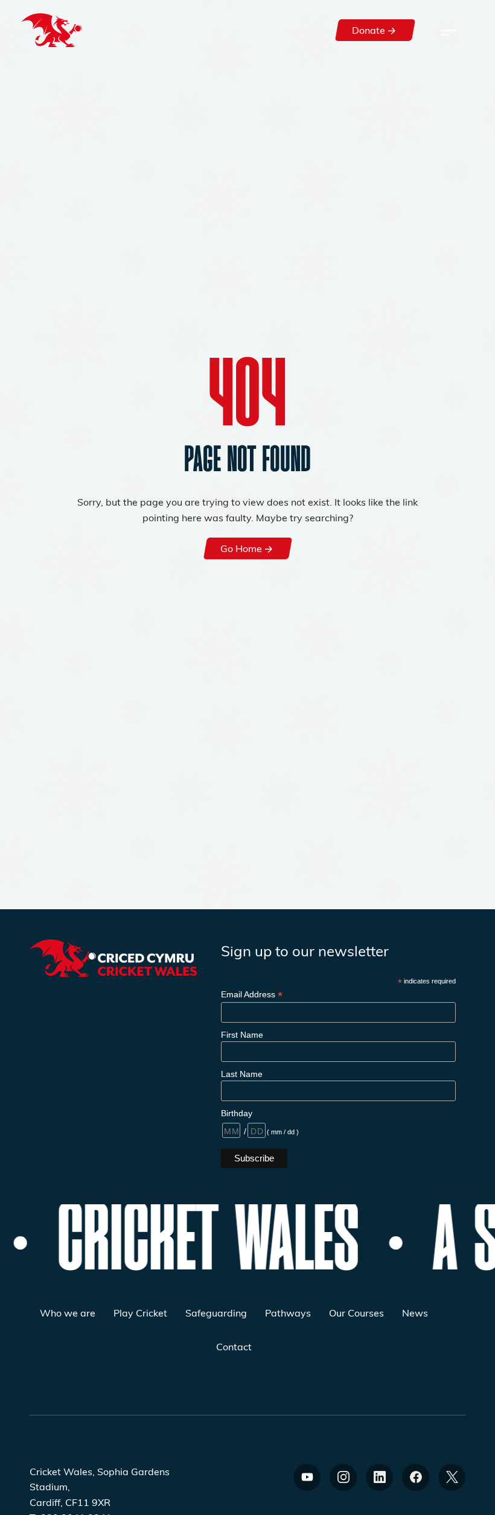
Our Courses (356, 1312)
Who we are (67, 1312)
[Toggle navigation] (448, 30)
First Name (242, 1035)
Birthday (236, 1113)
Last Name (242, 1074)
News (415, 1312)
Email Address (252, 994)
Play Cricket (140, 1312)
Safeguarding (216, 1312)
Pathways (288, 1312)
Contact (234, 1346)
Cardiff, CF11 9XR (70, 1502)
